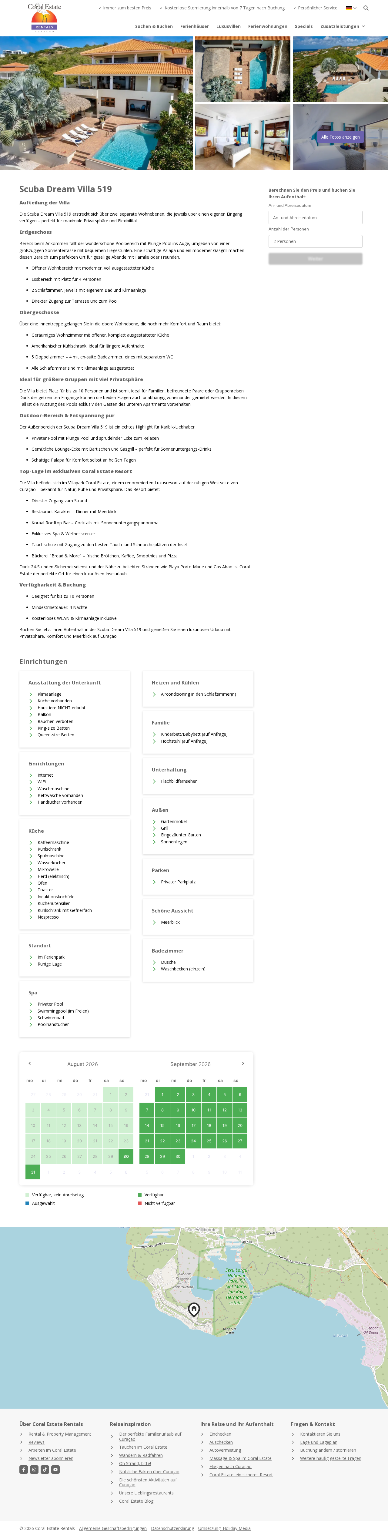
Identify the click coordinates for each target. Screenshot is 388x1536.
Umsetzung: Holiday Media (224, 1528)
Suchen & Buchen (154, 26)
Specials (304, 26)
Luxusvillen (228, 26)
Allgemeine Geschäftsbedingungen (113, 1528)
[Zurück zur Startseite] (55, 18)
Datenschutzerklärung (172, 1528)
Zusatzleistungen (339, 26)
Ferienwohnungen (267, 26)
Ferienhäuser (194, 26)
